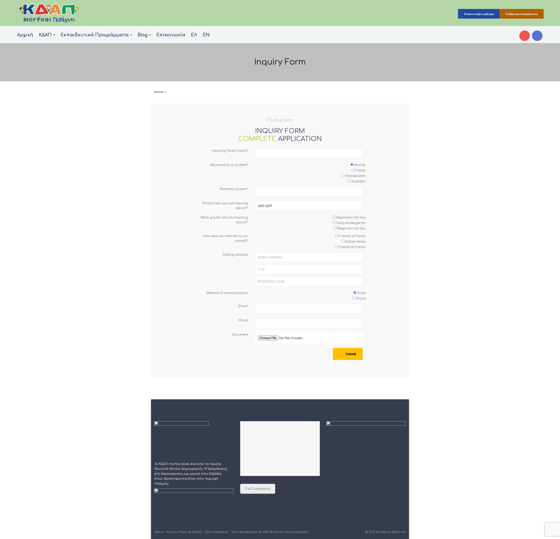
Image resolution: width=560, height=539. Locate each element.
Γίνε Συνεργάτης (258, 488)
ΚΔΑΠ (45, 34)
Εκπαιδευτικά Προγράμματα (95, 34)
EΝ (206, 34)
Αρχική (25, 34)
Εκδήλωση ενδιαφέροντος (521, 14)
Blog (142, 34)
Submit (350, 354)
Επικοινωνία (170, 34)
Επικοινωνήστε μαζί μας (479, 14)
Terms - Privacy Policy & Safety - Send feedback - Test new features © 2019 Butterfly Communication (231, 532)
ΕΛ (194, 34)
